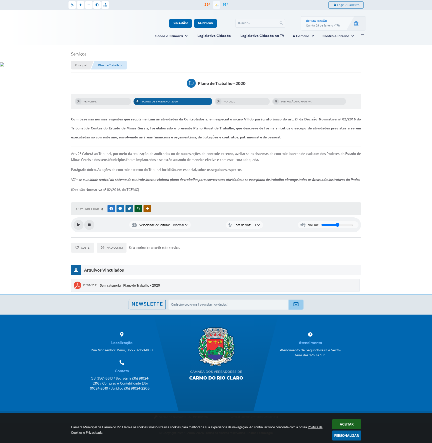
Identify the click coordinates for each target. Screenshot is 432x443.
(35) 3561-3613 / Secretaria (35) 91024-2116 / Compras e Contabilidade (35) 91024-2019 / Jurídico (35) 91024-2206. (120, 383)
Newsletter (147, 306)
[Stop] (89, 225)
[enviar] (296, 305)
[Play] (79, 225)
